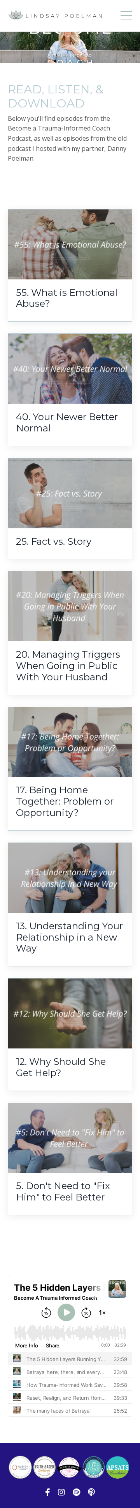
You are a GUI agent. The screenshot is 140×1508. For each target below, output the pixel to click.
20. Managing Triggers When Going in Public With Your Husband (68, 666)
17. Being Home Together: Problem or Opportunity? (65, 801)
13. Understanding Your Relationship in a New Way (69, 937)
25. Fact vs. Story (53, 541)
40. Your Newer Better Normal (67, 422)
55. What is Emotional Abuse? (66, 298)
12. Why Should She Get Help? (61, 1067)
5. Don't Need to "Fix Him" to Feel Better (63, 1192)
